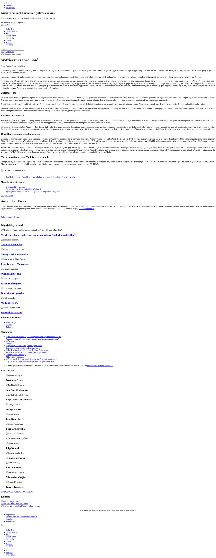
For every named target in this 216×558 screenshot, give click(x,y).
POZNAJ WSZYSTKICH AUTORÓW (17, 492)
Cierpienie (16, 177)
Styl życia (10, 38)
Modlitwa (57, 177)
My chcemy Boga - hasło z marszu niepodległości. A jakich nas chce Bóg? (38, 235)
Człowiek (10, 29)
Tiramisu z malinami (11, 244)
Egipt (24, 177)
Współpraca (10, 8)
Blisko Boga (11, 36)
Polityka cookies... (49, 18)
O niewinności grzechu (12, 293)
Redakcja (9, 5)
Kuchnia (9, 45)
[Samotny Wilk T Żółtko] (14, 504)
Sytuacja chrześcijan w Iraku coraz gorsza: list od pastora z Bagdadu (33, 191)
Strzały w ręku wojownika (14, 254)
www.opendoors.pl (86, 209)
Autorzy (9, 3)
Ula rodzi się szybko (11, 283)
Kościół (49, 177)
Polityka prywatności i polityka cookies (21, 517)
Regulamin (10, 514)
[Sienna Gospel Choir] (10, 501)
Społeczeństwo (12, 31)
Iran (28, 177)
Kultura (9, 42)
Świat (8, 33)
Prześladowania (68, 177)
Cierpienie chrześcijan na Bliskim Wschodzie (24, 189)
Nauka (8, 40)
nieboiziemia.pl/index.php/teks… (100, 366)
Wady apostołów (9, 302)
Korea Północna (38, 177)
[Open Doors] (7, 196)
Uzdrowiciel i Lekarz (11, 312)
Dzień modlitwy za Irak (15, 187)
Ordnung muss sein (11, 273)
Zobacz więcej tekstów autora (12, 217)
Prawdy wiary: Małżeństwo (15, 264)
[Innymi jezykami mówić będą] (20, 506)
